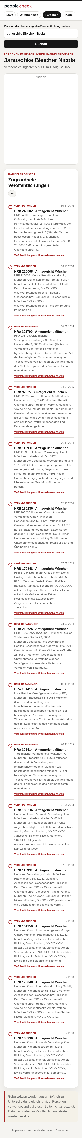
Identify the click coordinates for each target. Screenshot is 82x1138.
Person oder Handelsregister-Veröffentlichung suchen (37, 26)
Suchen (41, 44)
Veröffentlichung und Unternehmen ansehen (39, 255)
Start (9, 14)
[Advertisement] (41, 121)
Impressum (18, 1130)
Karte (69, 14)
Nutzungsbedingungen (40, 1130)
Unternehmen (29, 14)
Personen (51, 14)
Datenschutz (62, 1130)
